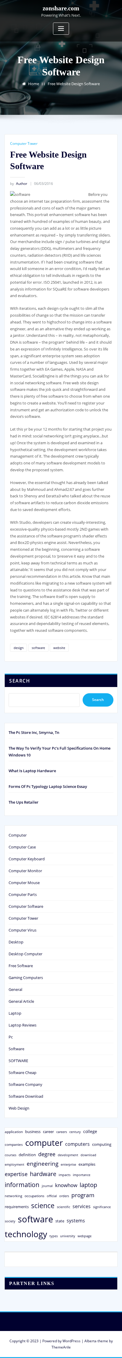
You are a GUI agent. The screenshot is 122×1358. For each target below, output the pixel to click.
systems (76, 1220)
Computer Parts (23, 894)
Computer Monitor (25, 870)
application (14, 1131)
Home (33, 83)
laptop (88, 1185)
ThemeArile (61, 1347)
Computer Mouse (24, 882)
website (59, 647)
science (42, 1205)
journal (47, 1186)
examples (86, 1164)
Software (16, 1048)
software (38, 647)
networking (13, 1196)
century (75, 1131)
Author (18, 183)
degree (46, 1154)
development (68, 1155)
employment (14, 1164)
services (82, 1206)
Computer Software (26, 906)
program (82, 1195)
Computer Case (22, 847)
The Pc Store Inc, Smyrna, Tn (34, 732)
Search (19, 681)
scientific (63, 1207)
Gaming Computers (26, 977)
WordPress (71, 1340)
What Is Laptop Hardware (32, 770)
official (52, 1196)
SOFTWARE (18, 1060)
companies (14, 1144)
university (67, 1236)
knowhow (66, 1185)
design (19, 647)
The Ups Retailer (23, 802)
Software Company (25, 1084)
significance (102, 1207)
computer (44, 1142)
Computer (18, 835)
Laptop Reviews (22, 1025)
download (88, 1155)
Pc (11, 1037)
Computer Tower (24, 143)
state (59, 1221)
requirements (17, 1206)
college (90, 1131)
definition (27, 1154)
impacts (64, 1175)
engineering (42, 1163)
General (15, 989)
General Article (21, 1001)
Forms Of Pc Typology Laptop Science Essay (48, 786)
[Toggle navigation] (61, 29)
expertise (16, 1174)
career (48, 1131)
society (10, 1221)
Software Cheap (22, 1072)
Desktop (16, 942)
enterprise (68, 1164)
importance (81, 1175)
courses (10, 1155)
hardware (43, 1174)
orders (64, 1196)
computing (101, 1144)
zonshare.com (61, 8)
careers (61, 1132)
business (33, 1131)
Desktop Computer (25, 953)
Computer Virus (22, 930)
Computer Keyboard (27, 859)
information (22, 1184)
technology (26, 1234)
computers (77, 1143)
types (53, 1236)
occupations (34, 1195)
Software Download (26, 1096)
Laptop (15, 1013)
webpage (85, 1236)
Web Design (19, 1108)
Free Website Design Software (74, 83)
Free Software (21, 965)
